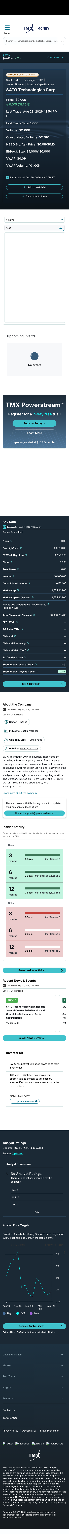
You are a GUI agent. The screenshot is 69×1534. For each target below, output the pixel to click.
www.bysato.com (29, 748)
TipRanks (17, 1153)
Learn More (34, 433)
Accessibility (29, 1430)
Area (8, 227)
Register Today (33, 423)
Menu (7, 33)
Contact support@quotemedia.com (34, 813)
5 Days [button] (10, 219)
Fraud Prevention (49, 1430)
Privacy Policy (10, 1430)
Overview (53, 57)
